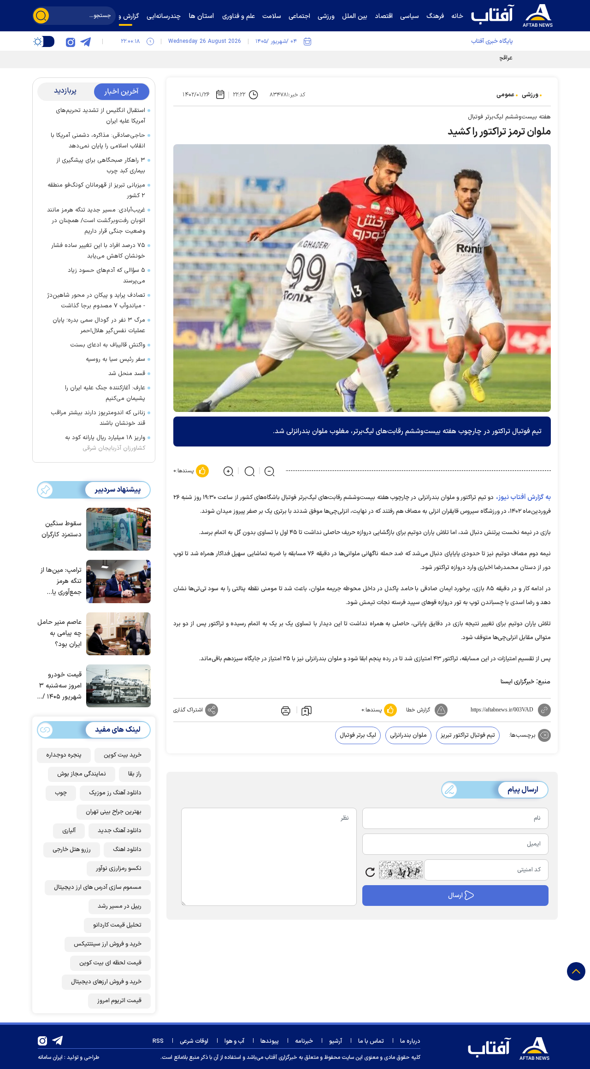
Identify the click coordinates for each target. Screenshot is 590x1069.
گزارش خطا (418, 710)
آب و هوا (234, 1041)
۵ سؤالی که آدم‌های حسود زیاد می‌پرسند (106, 276)
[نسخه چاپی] (284, 710)
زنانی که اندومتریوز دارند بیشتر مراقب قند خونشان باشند (98, 418)
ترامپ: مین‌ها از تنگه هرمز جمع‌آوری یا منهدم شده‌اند (61, 581)
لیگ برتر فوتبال (358, 735)
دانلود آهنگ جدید (120, 830)
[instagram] (70, 41)
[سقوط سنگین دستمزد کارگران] (116, 528)
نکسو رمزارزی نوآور (119, 868)
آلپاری (69, 830)
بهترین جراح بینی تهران (114, 811)
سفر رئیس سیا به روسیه (115, 359)
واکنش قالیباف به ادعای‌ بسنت (107, 345)
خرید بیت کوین (123, 755)
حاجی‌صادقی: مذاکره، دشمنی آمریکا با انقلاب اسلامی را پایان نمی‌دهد (98, 141)
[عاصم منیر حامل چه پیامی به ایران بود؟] (116, 633)
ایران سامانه (50, 1057)
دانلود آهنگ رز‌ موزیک (115, 793)
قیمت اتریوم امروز (119, 1000)
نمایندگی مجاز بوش (81, 774)
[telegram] (85, 41)
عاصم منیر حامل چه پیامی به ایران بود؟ (59, 633)
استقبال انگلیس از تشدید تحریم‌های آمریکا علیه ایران (100, 116)
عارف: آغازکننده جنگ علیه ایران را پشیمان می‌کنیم (105, 393)
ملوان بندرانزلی (408, 735)
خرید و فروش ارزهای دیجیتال (106, 982)
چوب (61, 793)
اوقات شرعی (194, 1041)
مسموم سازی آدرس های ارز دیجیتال (98, 887)
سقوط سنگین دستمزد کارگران (61, 529)
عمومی (505, 95)
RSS (158, 1041)
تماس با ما (371, 1041)
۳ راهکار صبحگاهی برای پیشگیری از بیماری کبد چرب (100, 166)
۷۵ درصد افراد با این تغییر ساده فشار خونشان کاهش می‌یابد (98, 251)
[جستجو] (41, 15)
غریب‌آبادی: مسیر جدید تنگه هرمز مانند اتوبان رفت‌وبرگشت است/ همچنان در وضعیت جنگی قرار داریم (96, 221)
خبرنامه (304, 1041)
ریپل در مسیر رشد (120, 906)
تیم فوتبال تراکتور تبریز (468, 735)
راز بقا (135, 774)
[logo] (514, 14)
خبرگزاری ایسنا (517, 682)
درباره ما (410, 1041)
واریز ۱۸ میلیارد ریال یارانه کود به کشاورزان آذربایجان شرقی (105, 443)
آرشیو (335, 1041)
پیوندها (269, 1041)
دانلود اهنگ (127, 849)
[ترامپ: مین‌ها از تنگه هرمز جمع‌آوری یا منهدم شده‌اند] (116, 581)
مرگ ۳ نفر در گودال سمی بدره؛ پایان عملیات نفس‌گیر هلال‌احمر (99, 325)
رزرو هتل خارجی (72, 849)
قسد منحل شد (126, 373)
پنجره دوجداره (64, 755)
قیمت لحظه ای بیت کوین (110, 963)
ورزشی (530, 95)
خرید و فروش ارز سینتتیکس (108, 944)
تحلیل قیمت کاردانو (117, 925)
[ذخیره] (306, 710)
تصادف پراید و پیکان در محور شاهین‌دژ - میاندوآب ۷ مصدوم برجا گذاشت (96, 301)
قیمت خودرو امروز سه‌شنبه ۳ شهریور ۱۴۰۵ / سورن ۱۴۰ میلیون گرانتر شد (59, 686)
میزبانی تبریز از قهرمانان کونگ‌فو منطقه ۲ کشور (96, 190)
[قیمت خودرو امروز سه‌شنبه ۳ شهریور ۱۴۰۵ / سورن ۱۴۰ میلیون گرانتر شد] (116, 685)
